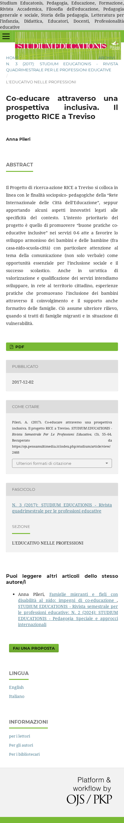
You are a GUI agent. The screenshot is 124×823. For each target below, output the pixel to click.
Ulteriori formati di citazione (43, 463)
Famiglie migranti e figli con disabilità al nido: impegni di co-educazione (68, 597)
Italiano (16, 696)
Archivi (106, 57)
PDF (19, 346)
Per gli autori (21, 745)
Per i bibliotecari (24, 754)
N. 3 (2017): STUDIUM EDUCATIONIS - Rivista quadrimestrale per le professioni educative (62, 66)
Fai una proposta (34, 648)
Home (12, 57)
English (16, 687)
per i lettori (19, 736)
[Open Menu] (6, 36)
